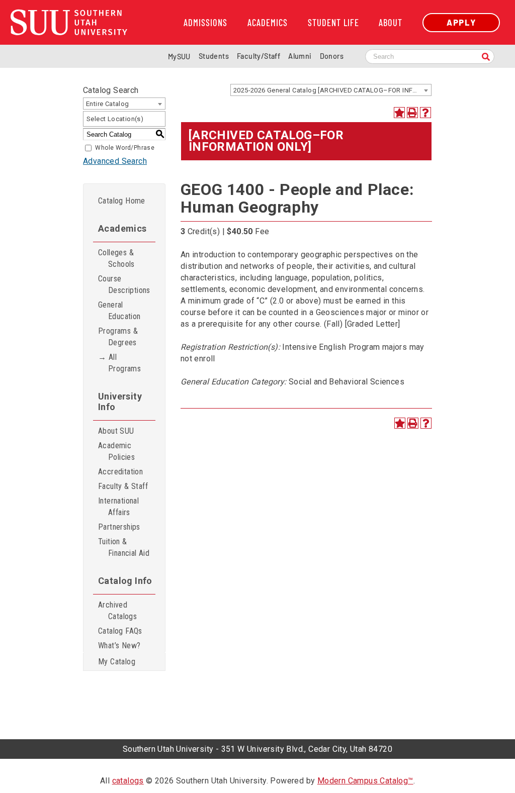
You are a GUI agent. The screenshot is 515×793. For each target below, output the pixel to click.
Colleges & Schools (116, 258)
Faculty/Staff (258, 56)
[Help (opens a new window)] (425, 112)
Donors (332, 56)
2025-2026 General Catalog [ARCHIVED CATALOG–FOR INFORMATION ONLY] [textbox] (332, 90)
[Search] (485, 57)
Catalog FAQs (120, 631)
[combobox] (331, 90)
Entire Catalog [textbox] (107, 104)
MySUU (179, 56)
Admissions (205, 22)
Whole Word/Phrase (124, 147)
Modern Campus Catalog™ (365, 780)
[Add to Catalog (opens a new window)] (399, 112)
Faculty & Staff (123, 486)
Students (214, 56)
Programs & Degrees (118, 336)
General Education (119, 310)
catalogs (128, 780)
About (390, 22)
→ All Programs (119, 362)
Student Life (333, 22)
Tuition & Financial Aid (123, 547)
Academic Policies (116, 451)
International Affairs (118, 506)
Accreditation (120, 471)
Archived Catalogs (117, 610)
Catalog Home (121, 201)
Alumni (299, 56)
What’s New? (119, 645)
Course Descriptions (124, 284)
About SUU (116, 431)
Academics (267, 22)
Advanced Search (115, 161)
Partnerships (119, 527)
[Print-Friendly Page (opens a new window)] (412, 112)
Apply (461, 22)
